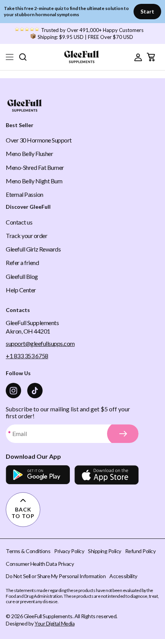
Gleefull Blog (22, 276)
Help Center (21, 290)
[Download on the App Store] (106, 475)
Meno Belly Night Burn (34, 180)
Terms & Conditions (28, 551)
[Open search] (22, 57)
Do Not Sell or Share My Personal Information (56, 576)
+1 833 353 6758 (27, 355)
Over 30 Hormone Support (39, 140)
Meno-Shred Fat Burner (35, 167)
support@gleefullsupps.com (40, 343)
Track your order (26, 235)
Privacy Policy (69, 551)
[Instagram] (13, 390)
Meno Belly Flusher (29, 153)
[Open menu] (9, 57)
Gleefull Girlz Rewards (33, 249)
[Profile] (138, 57)
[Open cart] (150, 57)
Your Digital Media (54, 623)
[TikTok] (35, 390)
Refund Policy (140, 551)
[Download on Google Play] (38, 475)
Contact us (19, 222)
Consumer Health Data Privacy (40, 563)
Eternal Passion (24, 194)
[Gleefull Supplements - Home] (82, 57)
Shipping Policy (104, 551)
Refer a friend (22, 262)
